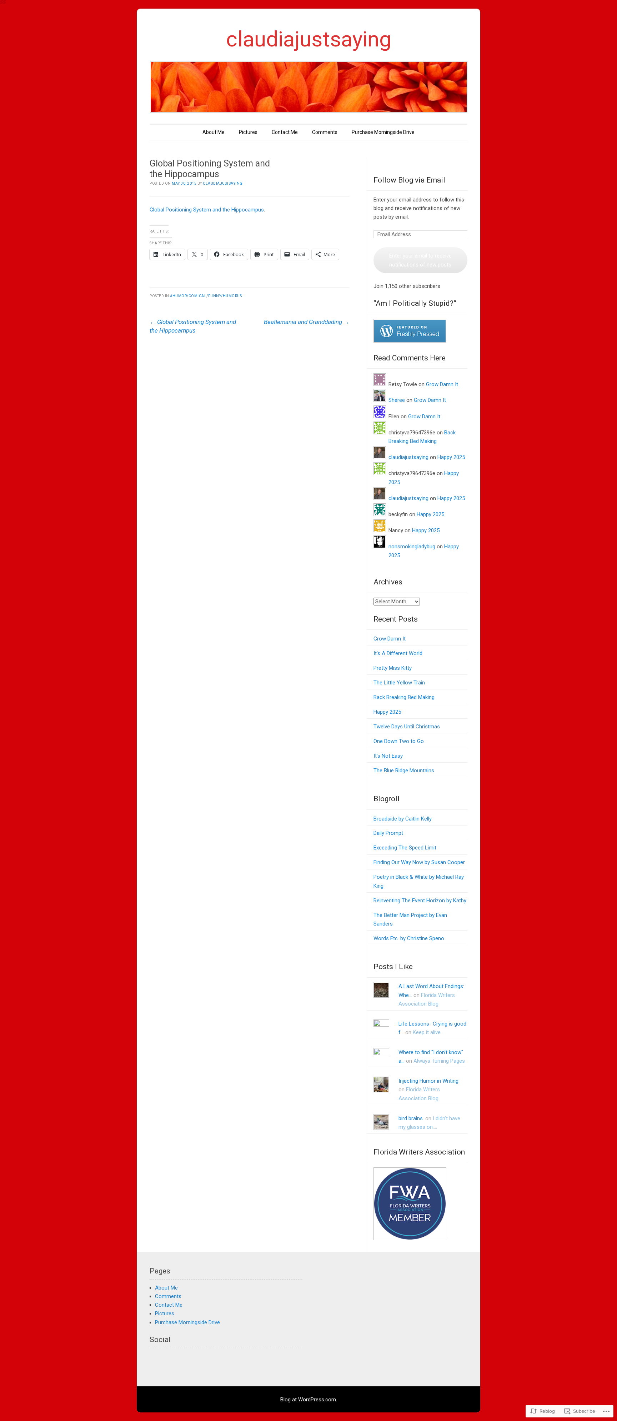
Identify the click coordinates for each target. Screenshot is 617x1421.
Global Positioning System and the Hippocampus (207, 209)
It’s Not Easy (388, 756)
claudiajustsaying (308, 39)
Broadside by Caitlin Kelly (402, 819)
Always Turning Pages (439, 1061)
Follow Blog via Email (409, 180)
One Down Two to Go (398, 741)
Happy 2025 (451, 457)
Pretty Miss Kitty (392, 668)
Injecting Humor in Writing (428, 1081)
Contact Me (285, 132)
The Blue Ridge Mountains (403, 770)
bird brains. (411, 1118)
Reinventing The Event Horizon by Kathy (419, 900)
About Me (213, 132)
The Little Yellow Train (399, 682)
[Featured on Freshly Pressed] (409, 341)
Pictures (248, 132)
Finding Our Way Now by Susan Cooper (419, 862)
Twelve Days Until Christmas (406, 726)
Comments (324, 132)
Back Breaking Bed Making (404, 697)
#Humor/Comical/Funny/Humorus (206, 296)
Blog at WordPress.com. (308, 1399)
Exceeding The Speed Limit (404, 847)
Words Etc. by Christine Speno (408, 938)
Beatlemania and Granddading (307, 321)
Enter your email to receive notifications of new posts (420, 260)
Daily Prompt (388, 833)
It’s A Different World (397, 653)
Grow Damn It (442, 384)
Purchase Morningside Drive (383, 132)
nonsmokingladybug (411, 546)
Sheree (396, 400)
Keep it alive (427, 1032)
